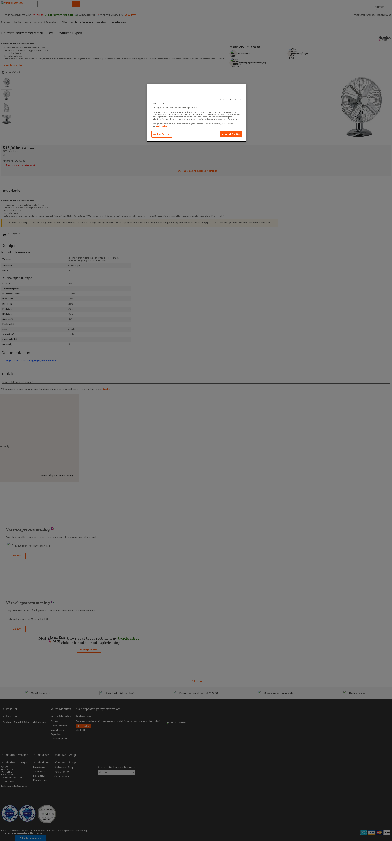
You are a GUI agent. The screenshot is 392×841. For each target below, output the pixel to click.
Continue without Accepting (231, 100)
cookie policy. (161, 126)
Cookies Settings (162, 134)
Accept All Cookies (231, 134)
